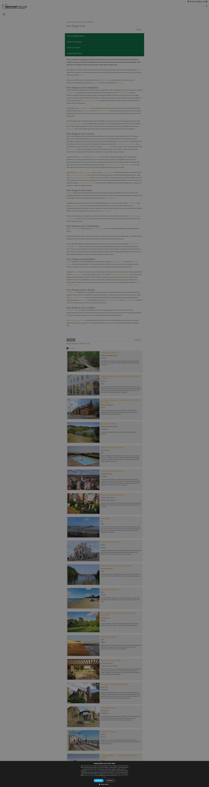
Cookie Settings (120, 775)
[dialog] (104, 774)
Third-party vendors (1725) (94, 770)
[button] (104, 784)
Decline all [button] (110, 780)
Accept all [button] (99, 780)
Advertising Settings (90, 775)
